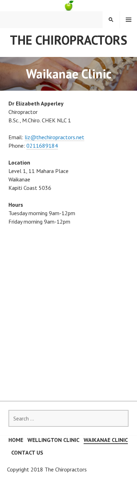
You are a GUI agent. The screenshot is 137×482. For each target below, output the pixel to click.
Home (15, 439)
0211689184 (42, 145)
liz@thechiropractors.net (54, 137)
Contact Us (27, 452)
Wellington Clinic (53, 439)
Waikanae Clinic (106, 439)
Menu (128, 19)
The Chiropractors (68, 40)
